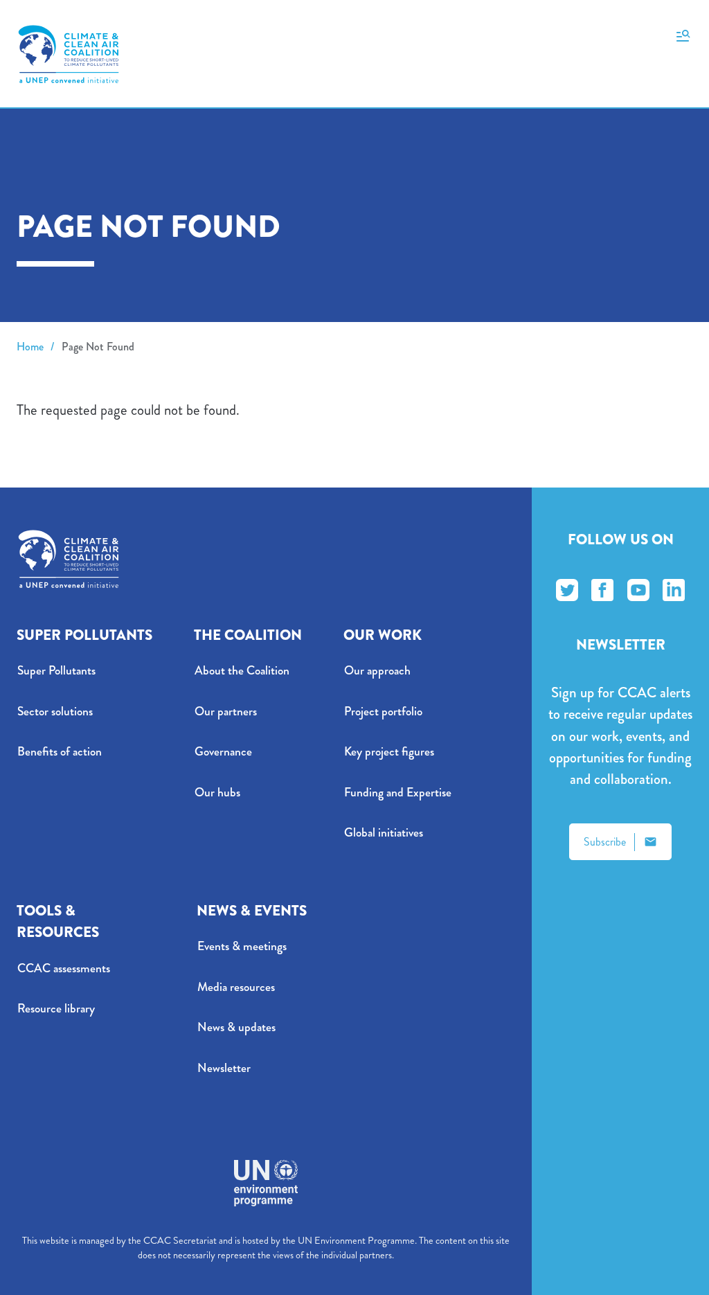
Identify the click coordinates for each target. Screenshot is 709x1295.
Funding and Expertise (397, 792)
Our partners (226, 711)
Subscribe (605, 842)
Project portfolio (383, 711)
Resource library (56, 1008)
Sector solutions (55, 711)
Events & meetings (242, 946)
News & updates (236, 1027)
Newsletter (224, 1068)
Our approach (377, 670)
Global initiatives (383, 832)
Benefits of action (59, 751)
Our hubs (217, 792)
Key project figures (389, 751)
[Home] (68, 54)
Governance (223, 751)
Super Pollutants (56, 670)
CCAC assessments (63, 968)
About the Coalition (242, 670)
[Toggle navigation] (683, 34)
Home (30, 347)
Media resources (236, 987)
